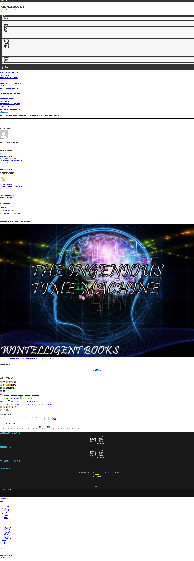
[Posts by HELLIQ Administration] (0, 75)
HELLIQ (1, 112)
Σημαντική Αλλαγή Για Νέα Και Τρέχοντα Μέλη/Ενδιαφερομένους (13, 160)
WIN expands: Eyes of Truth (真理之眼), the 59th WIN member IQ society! (12, 186)
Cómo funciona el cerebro (4, 190)
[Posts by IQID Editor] (0, 80)
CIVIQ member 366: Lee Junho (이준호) (10, 104)
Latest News (3, 112)
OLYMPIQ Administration (3, 85)
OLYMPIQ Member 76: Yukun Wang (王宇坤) (11, 83)
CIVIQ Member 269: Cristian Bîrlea (9, 99)
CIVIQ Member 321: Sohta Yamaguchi (6, 197)
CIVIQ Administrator (3, 106)
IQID (1, 90)
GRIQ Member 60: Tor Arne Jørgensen (10, 109)
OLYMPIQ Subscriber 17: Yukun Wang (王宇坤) (7, 195)
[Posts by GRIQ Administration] (0, 111)
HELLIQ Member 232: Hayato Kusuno (9, 72)
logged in (5, 210)
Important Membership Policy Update (6, 156)
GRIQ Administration (3, 111)
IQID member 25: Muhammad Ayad (9, 78)
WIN (4, 112)
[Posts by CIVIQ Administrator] (0, 106)
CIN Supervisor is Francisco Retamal (10, 93)
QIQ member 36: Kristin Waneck (5, 199)
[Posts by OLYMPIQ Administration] (0, 85)
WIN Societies (6, 112)
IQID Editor (2, 80)
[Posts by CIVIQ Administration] (0, 101)
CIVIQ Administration (3, 101)
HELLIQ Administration (3, 75)
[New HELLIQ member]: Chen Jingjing (6, 184)
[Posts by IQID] (0, 90)
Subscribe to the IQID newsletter (9, 88)
